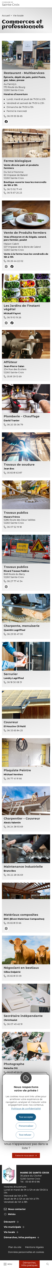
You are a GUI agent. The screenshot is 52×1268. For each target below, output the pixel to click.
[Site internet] (6, 266)
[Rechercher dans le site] (48, 1264)
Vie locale (18, 15)
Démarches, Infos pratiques (29, 1264)
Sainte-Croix (10, 3)
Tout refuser (25, 1135)
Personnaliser (26, 1126)
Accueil (6, 15)
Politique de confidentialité (26, 1108)
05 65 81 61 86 (32, 1181)
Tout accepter (26, 1117)
